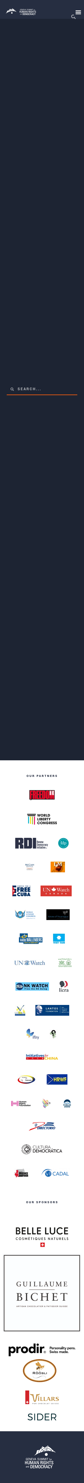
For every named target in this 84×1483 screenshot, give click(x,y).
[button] (78, 12)
